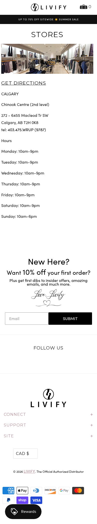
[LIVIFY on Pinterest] (53, 361)
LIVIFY (29, 471)
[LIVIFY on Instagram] (64, 361)
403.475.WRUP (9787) (27, 129)
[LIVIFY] (48, 7)
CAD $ (22, 453)
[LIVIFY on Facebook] (43, 361)
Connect (48, 415)
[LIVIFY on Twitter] (33, 361)
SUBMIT (70, 318)
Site (48, 436)
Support (48, 425)
